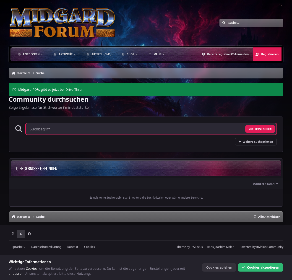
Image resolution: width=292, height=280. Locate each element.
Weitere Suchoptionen (258, 141)
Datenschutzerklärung (46, 247)
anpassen (16, 273)
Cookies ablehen (219, 267)
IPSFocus (196, 247)
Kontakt (72, 247)
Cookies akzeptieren (263, 267)
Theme (181, 247)
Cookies (89, 247)
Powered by (261, 247)
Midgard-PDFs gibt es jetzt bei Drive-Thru (50, 89)
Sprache (17, 247)
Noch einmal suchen (260, 129)
